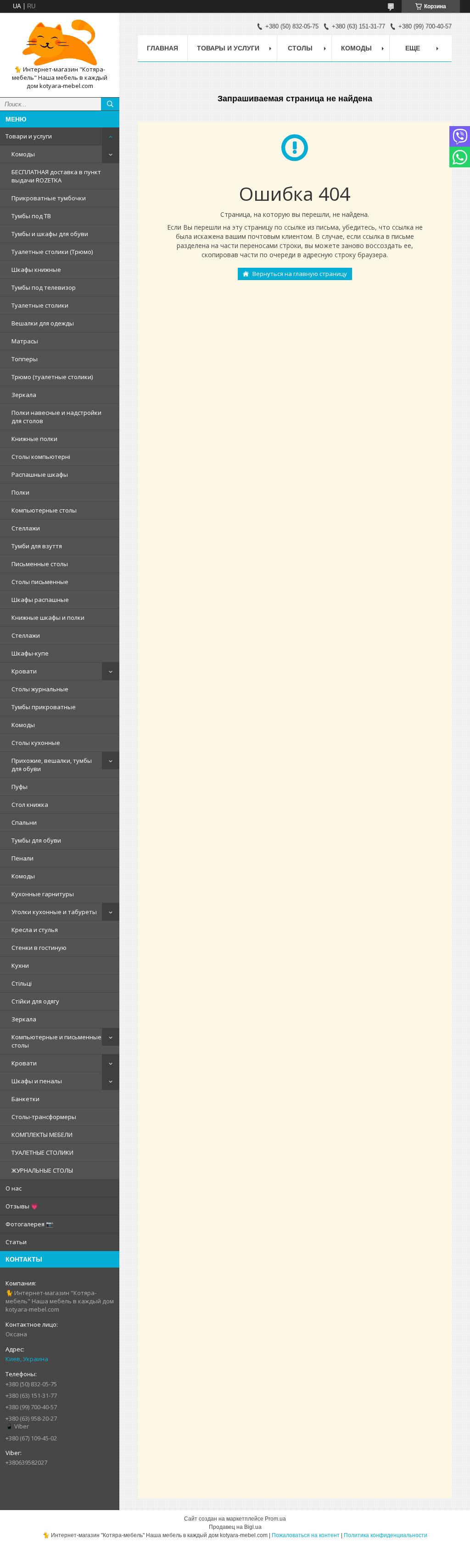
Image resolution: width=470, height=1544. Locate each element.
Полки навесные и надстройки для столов (56, 416)
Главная (162, 48)
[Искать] (110, 104)
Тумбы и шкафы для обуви (49, 234)
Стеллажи (25, 528)
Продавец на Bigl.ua (235, 1527)
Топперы (24, 359)
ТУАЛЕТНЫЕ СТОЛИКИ (42, 1152)
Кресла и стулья (34, 930)
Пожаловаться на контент (306, 1535)
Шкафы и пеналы (36, 1081)
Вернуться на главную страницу (299, 274)
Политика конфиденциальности (385, 1535)
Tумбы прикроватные (43, 707)
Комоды (23, 154)
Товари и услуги (29, 136)
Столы (300, 48)
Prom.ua (275, 1519)
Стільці (21, 983)
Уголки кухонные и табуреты (54, 912)
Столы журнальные (39, 689)
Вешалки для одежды (42, 323)
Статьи (16, 1242)
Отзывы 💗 (22, 1206)
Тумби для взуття (36, 546)
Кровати (24, 671)
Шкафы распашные (40, 600)
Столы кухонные (35, 743)
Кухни (20, 965)
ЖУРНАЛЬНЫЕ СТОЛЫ (42, 1170)
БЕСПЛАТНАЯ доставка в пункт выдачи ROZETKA (56, 176)
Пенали (22, 858)
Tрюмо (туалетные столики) (52, 377)
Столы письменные (39, 582)
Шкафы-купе (30, 653)
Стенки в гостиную (39, 947)
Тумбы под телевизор (43, 287)
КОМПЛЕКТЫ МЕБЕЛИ (42, 1134)
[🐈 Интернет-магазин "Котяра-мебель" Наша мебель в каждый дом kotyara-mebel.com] (59, 43)
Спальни (24, 822)
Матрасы (24, 341)
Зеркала (23, 395)
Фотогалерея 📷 (29, 1224)
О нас (14, 1188)
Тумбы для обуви (36, 840)
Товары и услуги (228, 48)
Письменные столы (39, 564)
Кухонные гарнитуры (42, 894)
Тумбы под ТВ (31, 216)
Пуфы (19, 787)
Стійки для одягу (35, 1001)
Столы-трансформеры (43, 1117)
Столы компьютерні (40, 456)
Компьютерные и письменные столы (56, 1041)
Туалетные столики (39, 305)
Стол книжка (29, 804)
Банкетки (25, 1099)
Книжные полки (34, 439)
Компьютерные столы (44, 510)
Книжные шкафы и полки (47, 617)
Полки (20, 492)
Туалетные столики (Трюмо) (52, 252)
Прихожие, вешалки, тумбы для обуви (51, 764)
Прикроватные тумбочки (48, 198)
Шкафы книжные (36, 269)
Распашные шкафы (39, 474)
